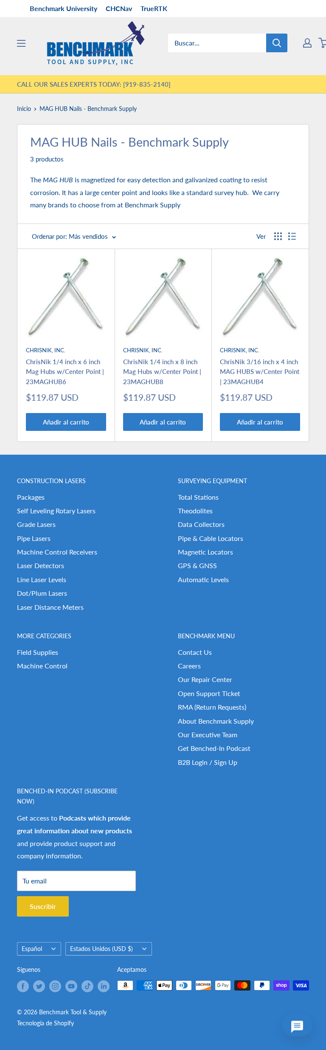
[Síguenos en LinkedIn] (104, 986)
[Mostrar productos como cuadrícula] (278, 236)
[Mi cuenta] (307, 43)
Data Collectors (201, 524)
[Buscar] (276, 43)
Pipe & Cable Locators (210, 538)
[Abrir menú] (21, 43)
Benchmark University (63, 8)
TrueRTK (154, 8)
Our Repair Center (205, 679)
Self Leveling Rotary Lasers (56, 511)
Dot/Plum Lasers (42, 593)
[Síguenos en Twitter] (39, 986)
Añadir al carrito (66, 422)
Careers (189, 666)
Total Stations (198, 497)
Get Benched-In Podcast (214, 748)
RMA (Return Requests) (212, 707)
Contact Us (195, 652)
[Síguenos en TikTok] (87, 986)
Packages (31, 497)
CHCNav (119, 8)
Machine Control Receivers (57, 552)
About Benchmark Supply (216, 721)
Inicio (24, 108)
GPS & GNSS (197, 565)
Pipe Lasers (34, 538)
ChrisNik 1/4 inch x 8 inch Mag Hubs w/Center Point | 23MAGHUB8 (162, 371)
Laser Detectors (40, 565)
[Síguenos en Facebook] (23, 986)
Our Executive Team (207, 734)
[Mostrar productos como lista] (292, 236)
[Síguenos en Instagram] (55, 986)
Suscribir (43, 906)
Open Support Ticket (209, 693)
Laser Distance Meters (50, 607)
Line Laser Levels (41, 579)
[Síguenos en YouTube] (71, 986)
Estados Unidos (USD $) (101, 948)
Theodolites (195, 511)
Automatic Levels (203, 579)
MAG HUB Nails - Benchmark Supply (88, 108)
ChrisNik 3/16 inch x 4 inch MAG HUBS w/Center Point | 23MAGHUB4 (259, 371)
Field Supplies (37, 652)
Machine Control (42, 666)
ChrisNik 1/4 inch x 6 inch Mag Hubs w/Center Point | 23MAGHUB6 (65, 371)
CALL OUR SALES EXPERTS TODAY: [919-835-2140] (94, 84)
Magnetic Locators (205, 552)
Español (32, 948)
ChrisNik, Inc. (45, 350)
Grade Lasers (36, 524)
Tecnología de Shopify (45, 1023)
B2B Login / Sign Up (207, 762)
